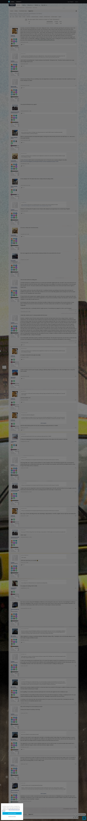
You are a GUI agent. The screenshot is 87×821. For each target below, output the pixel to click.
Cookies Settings (12, 816)
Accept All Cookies (12, 813)
